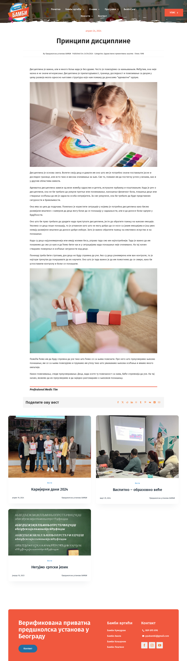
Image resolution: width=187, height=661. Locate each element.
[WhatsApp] (136, 402)
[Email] (159, 402)
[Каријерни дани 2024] (49, 417)
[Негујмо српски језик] (49, 511)
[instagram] (152, 645)
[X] (122, 402)
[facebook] (144, 645)
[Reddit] (127, 402)
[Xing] (154, 402)
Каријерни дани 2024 (49, 489)
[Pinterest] (145, 402)
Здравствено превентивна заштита (118, 54)
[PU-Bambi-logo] (19, 3)
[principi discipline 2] (93, 83)
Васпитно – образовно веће (137, 489)
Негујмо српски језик (49, 567)
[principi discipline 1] (93, 269)
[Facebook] (118, 402)
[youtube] (159, 645)
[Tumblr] (140, 402)
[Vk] (150, 402)
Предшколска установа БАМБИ (58, 54)
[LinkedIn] (132, 402)
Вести (49, 483)
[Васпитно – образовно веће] (137, 417)
